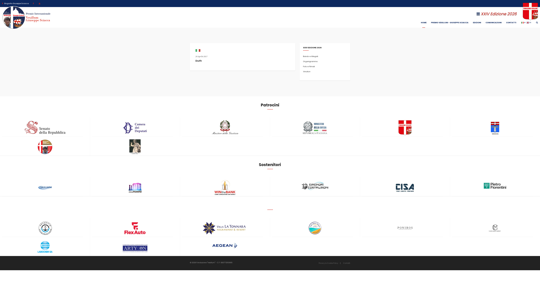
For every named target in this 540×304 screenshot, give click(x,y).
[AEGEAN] (225, 245)
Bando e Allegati (310, 56)
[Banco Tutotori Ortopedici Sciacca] (45, 146)
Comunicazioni (494, 22)
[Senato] (45, 127)
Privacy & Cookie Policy (328, 263)
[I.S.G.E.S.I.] (495, 127)
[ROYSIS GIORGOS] (135, 247)
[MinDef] (315, 127)
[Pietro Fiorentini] (495, 186)
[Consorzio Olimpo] (135, 186)
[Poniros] (405, 228)
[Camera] (135, 127)
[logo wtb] (225, 187)
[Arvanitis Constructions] (45, 228)
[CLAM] (495, 228)
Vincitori (306, 71)
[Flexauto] (135, 228)
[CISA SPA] (405, 187)
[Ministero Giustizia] (225, 127)
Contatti (511, 22)
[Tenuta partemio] (225, 228)
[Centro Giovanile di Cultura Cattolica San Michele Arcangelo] (135, 146)
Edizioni (477, 22)
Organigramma (310, 61)
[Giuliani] (45, 187)
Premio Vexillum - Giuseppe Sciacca (449, 22)
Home (424, 22)
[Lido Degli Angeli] (315, 228)
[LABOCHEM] (45, 247)
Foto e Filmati (309, 66)
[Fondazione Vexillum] (405, 127)
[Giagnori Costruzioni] (315, 185)
